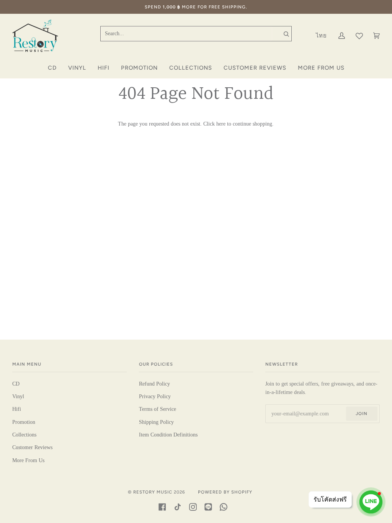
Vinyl (18, 396)
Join (362, 413)
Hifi (16, 409)
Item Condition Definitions (168, 435)
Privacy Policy (155, 396)
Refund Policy (154, 384)
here (220, 124)
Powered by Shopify (225, 492)
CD (16, 384)
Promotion (23, 422)
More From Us (28, 460)
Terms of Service (157, 409)
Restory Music (152, 492)
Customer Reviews (32, 447)
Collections (24, 435)
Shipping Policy (156, 422)
